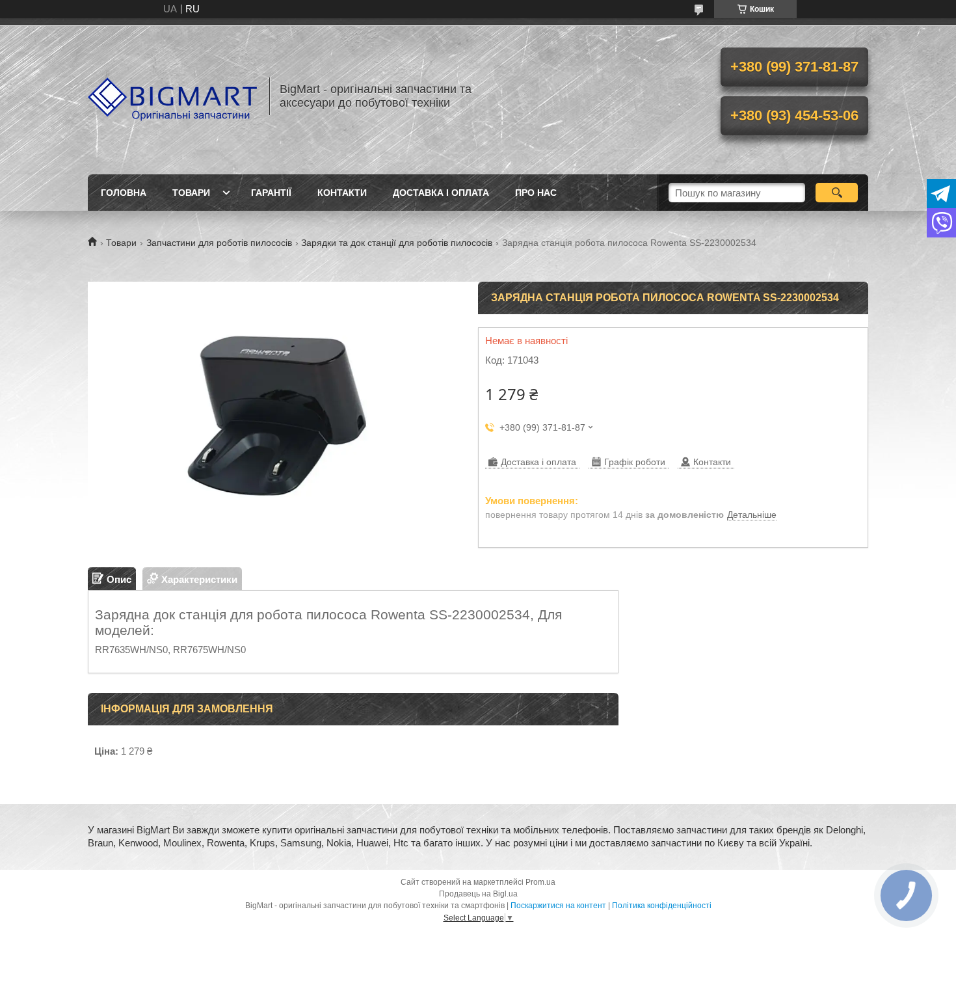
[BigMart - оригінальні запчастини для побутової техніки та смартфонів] (172, 96)
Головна (123, 192)
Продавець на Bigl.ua (478, 893)
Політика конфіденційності (661, 905)
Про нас (536, 192)
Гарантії (271, 192)
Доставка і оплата (441, 192)
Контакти (342, 192)
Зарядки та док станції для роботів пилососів (396, 242)
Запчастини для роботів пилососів (219, 242)
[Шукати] (837, 192)
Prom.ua (540, 882)
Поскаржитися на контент (558, 905)
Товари (191, 192)
